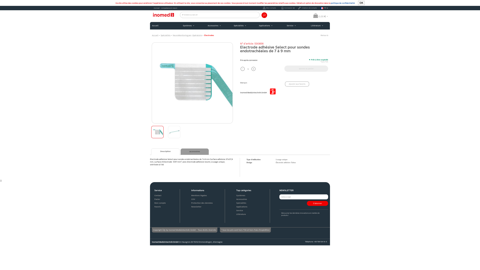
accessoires (194, 151)
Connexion (288, 8)
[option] (192, 83)
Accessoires (213, 25)
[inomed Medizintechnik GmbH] (163, 15)
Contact (157, 195)
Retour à (324, 35)
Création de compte (309, 8)
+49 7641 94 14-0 (320, 242)
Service (290, 25)
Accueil (155, 25)
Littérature (316, 25)
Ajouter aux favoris (297, 84)
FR (325, 8)
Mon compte (271, 8)
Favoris (157, 207)
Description (165, 151)
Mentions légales (199, 195)
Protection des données (202, 203)
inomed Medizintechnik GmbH (253, 92)
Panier (157, 199)
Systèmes (187, 25)
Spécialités (239, 25)
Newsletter (196, 207)
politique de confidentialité (343, 3)
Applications (264, 25)
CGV (193, 199)
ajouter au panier (306, 68)
